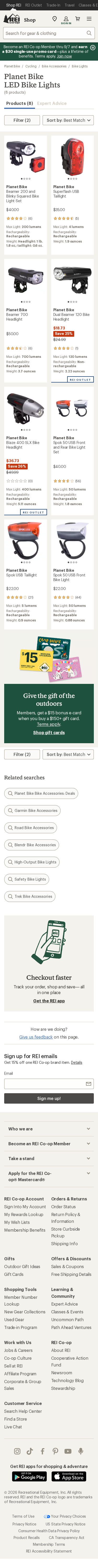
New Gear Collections (24, 1311)
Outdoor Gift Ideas (22, 1266)
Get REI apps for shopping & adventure (49, 1466)
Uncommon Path (67, 1319)
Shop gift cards (49, 732)
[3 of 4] (27, 178)
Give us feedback (36, 1036)
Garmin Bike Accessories (36, 810)
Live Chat (13, 1426)
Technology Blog (67, 1380)
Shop (30, 20)
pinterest (55, 1451)
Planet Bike (12, 66)
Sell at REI (13, 1365)
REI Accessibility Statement (49, 1551)
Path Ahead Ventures (71, 1327)
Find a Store (15, 1418)
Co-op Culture (18, 1358)
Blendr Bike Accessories (35, 845)
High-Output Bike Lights (35, 862)
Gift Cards (13, 1274)
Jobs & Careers (18, 1350)
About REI (61, 1350)
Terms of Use (23, 1516)
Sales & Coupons (67, 1266)
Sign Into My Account (25, 1206)
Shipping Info (64, 1243)
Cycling (30, 66)
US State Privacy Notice (65, 1524)
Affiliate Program (20, 1373)
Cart (77, 19)
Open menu (89, 19)
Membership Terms (49, 1544)
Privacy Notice (24, 1524)
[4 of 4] (29, 178)
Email (8, 1073)
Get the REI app (49, 1000)
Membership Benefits (24, 1229)
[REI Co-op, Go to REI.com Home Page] (11, 19)
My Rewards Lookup (23, 1214)
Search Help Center (23, 1411)
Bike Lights (80, 66)
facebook (42, 1451)
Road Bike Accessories (34, 827)
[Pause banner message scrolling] (92, 47)
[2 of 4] (24, 178)
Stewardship (63, 1388)
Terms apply (48, 724)
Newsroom (61, 1372)
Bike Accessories (54, 66)
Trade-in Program (20, 1327)
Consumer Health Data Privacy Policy (49, 1531)
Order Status (63, 1206)
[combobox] (49, 33)
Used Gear (14, 1319)
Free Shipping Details (71, 1274)
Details (76, 1062)
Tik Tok (30, 1451)
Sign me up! (48, 1098)
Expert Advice (52, 103)
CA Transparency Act (66, 1537)
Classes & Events (67, 1311)
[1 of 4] (21, 178)
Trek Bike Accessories (33, 896)
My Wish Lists (17, 1222)
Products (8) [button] (19, 103)
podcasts (81, 1451)
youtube (68, 1451)
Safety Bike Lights (30, 879)
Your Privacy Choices (68, 1516)
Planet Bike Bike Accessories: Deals (45, 793)
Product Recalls (27, 1537)
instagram (17, 1451)
